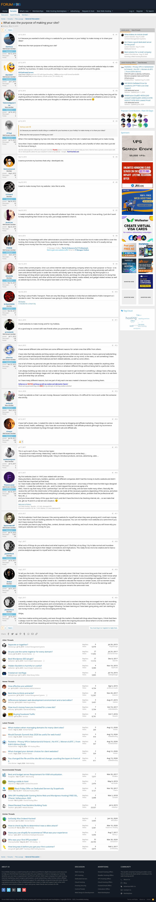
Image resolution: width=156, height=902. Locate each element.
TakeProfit (114, 668)
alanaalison (114, 842)
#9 (116, 264)
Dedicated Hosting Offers (31, 791)
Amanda (9, 276)
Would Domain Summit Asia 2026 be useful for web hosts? (34, 734)
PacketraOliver (12, 746)
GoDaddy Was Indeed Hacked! (22, 818)
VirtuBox (115, 776)
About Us (127, 879)
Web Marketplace (104, 892)
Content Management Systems (35, 647)
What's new (24, 11)
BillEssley (11, 702)
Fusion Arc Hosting (112, 828)
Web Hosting (30, 763)
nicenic (10, 730)
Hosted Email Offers (104, 886)
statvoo (115, 702)
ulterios (9, 357)
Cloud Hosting (80, 882)
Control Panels (80, 889)
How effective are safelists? (20, 686)
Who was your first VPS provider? (23, 839)
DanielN (10, 800)
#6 (116, 182)
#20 (116, 598)
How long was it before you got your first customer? (31, 846)
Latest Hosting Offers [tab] (128, 62)
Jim (9, 688)
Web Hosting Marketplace (56, 11)
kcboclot (115, 695)
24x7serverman (113, 654)
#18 (116, 541)
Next (10, 30)
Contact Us (127, 890)
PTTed (9, 133)
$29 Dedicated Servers (25, 72)
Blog (125, 883)
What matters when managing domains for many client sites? (36, 727)
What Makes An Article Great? (136, 34)
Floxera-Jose (9, 485)
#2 (116, 63)
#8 (116, 236)
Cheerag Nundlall (13, 842)
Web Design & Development (84, 892)
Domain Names (27, 654)
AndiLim (9, 222)
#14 (116, 419)
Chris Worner (12, 763)
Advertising (74, 11)
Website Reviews (27, 808)
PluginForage (113, 646)
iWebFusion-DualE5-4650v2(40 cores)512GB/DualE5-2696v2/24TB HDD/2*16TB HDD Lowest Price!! (138, 97)
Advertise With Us (130, 886)
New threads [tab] (136, 30)
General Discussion (31, 784)
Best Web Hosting (104, 11)
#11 (116, 320)
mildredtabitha (113, 709)
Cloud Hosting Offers (105, 882)
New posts (4, 15)
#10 (116, 292)
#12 (116, 345)
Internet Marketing (29, 709)
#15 (116, 447)
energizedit (11, 849)
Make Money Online (33, 675)
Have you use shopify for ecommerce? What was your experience (37, 832)
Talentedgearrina (9, 104)
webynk (9, 403)
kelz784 (115, 661)
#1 (116, 35)
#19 (116, 569)
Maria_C (10, 835)
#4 (116, 121)
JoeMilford (9, 553)
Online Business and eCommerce (30, 688)
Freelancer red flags (17, 672)
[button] (30, 11)
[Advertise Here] (129, 281)
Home (5, 11)
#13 (116, 391)
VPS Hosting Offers (34, 746)
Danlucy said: (24, 127)
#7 (116, 210)
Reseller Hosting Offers (106, 875)
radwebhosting (113, 736)
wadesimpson (9, 459)
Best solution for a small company (137, 52)
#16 (116, 473)
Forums (13, 11)
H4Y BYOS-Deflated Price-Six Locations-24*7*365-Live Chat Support (136, 85)
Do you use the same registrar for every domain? (30, 651)
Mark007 (9, 75)
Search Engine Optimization (33, 661)
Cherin (10, 791)
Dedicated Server (130, 49)
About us (142, 899)
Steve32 (10, 716)
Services (25, 716)
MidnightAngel (12, 675)
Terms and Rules (132, 899)
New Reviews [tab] (142, 62)
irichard (9, 194)
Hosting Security (80, 886)
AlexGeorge (12, 647)
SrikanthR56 (9, 304)
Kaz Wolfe (114, 783)
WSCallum (114, 820)
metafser (11, 808)
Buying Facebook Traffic (24, 714)
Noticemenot (9, 169)
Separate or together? (18, 644)
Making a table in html (18, 781)
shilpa (9, 581)
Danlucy (5, 26)
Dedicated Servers (81, 879)
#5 (116, 157)
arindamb (9, 332)
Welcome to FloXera (24, 504)
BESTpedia (21, 302)
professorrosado (112, 688)
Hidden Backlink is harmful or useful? (25, 665)
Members (25, 15)
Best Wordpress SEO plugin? (20, 658)
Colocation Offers (104, 889)
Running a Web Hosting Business (34, 849)
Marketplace (128, 893)
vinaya (9, 431)
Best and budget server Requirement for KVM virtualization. (35, 774)
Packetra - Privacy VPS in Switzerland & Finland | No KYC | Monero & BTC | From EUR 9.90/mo (138, 69)
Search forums (15, 15)
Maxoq (10, 654)
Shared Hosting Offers (30, 800)
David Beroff (9, 525)
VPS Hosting (33, 842)
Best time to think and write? (21, 693)
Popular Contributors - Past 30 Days (137, 110)
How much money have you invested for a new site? (31, 707)
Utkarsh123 (12, 784)
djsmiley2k (11, 821)
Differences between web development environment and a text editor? (40, 700)
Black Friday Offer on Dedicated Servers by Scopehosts (39, 788)
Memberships (38, 11)
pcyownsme (12, 695)
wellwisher (11, 661)
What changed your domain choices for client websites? (33, 751)
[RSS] (153, 899)
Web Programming (29, 702)
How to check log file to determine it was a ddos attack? (33, 825)
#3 (116, 91)
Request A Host (88, 11)
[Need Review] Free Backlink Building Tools (27, 805)
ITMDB (9, 248)
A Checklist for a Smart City (27, 304)
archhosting (114, 849)
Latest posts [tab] (125, 30)
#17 (116, 513)
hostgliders (11, 777)
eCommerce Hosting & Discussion (33, 835)
